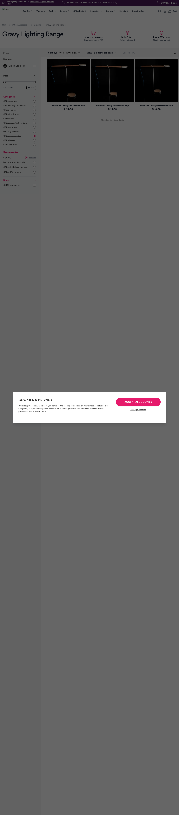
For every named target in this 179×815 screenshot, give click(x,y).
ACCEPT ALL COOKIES (138, 402)
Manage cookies (138, 410)
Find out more (39, 411)
